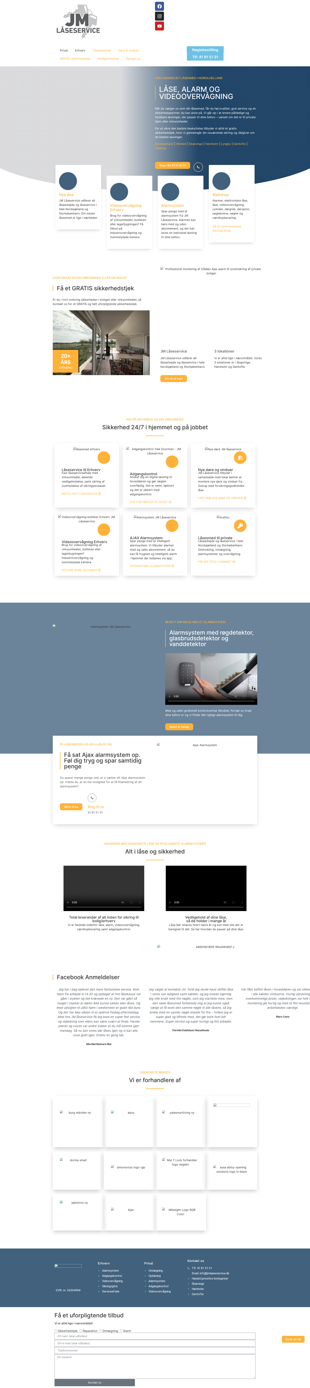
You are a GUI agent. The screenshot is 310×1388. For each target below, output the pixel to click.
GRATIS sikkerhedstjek (75, 58)
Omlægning (110, 1330)
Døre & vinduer (128, 50)
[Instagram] (159, 16)
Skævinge (196, 144)
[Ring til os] (92, 798)
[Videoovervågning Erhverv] (119, 192)
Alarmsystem (172, 205)
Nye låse (66, 195)
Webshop (220, 195)
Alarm (127, 1330)
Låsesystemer (102, 50)
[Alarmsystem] (170, 192)
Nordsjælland (164, 144)
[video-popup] (198, 167)
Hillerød (181, 144)
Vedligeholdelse (108, 58)
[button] (56, 1016)
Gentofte (240, 144)
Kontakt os (133, 58)
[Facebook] (159, 6)
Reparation (90, 1330)
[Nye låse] (68, 181)
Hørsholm (211, 144)
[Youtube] (159, 26)
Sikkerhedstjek (68, 1330)
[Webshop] (221, 181)
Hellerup (160, 148)
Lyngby (226, 144)
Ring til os (96, 807)
